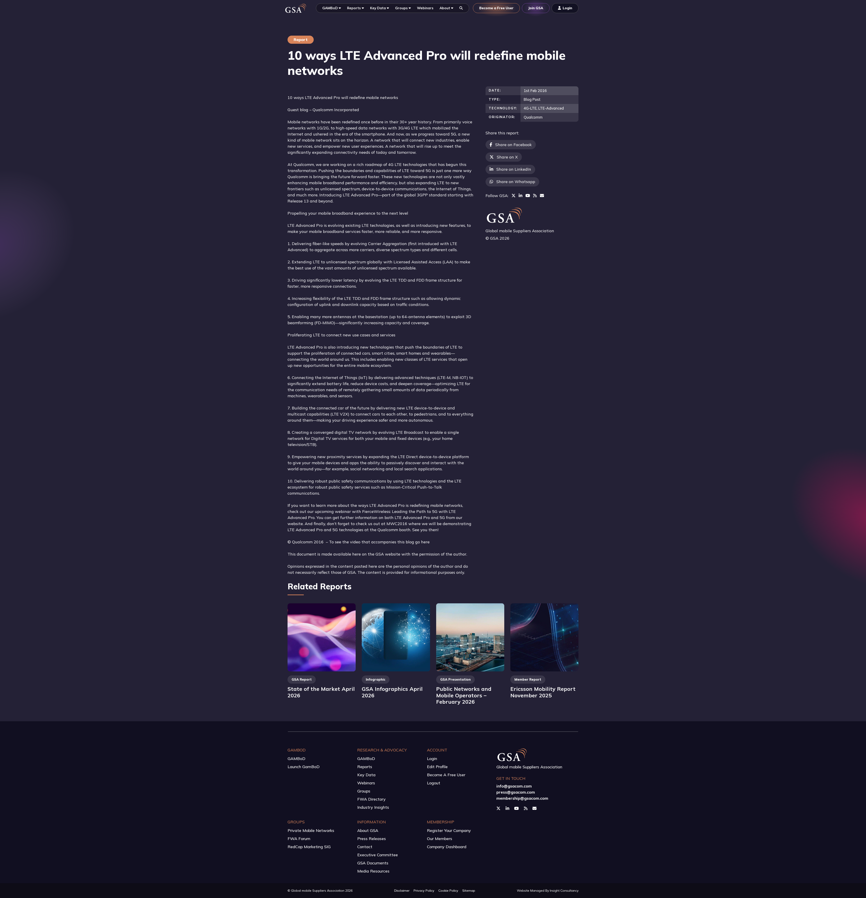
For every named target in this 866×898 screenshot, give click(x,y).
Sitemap (468, 891)
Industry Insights (373, 807)
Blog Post (532, 99)
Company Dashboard (446, 846)
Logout (433, 782)
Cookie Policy (448, 891)
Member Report (527, 680)
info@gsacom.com (514, 786)
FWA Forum (299, 838)
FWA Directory (371, 799)
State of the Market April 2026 (321, 692)
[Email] (542, 195)
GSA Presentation (455, 680)
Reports (364, 766)
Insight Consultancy (564, 891)
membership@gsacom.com (522, 798)
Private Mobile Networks (311, 830)
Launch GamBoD (304, 766)
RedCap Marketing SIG (309, 846)
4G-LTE (530, 108)
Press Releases (371, 838)
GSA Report (302, 680)
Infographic (375, 680)
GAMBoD (296, 758)
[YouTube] (527, 195)
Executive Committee (377, 854)
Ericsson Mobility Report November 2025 (543, 692)
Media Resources (373, 871)
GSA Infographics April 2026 (392, 692)
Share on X (507, 157)
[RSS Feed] (535, 195)
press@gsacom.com (515, 792)
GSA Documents (372, 863)
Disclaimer (402, 891)
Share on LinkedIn (513, 169)
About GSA (367, 830)
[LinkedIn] (520, 195)
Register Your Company (449, 830)
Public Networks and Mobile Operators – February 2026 (463, 695)
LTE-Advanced (551, 108)
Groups (363, 791)
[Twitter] (513, 195)
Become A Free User (446, 774)
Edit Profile (437, 766)
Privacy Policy (424, 891)
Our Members (439, 838)
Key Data (366, 774)
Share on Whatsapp (515, 181)
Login (432, 758)
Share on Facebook (513, 144)
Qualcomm (533, 117)
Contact (364, 846)
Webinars (366, 782)
